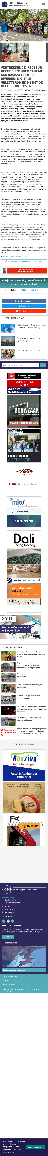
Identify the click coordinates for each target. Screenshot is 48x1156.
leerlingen (6, 256)
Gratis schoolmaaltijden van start (29, 351)
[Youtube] (8, 921)
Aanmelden (8, 937)
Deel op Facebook (25, 301)
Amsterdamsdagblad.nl (18, 3)
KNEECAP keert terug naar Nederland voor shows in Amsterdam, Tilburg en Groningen (31, 709)
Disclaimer (5, 980)
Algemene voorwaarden (10, 977)
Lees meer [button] (14, 1152)
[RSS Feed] (12, 921)
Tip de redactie (25, 311)
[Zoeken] (43, 365)
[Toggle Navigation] (43, 4)
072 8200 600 (10, 906)
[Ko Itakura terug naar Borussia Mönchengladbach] (8, 700)
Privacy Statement (8, 984)
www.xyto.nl (9, 912)
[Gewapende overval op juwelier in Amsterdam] (8, 678)
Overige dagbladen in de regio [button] (14, 970)
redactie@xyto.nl (11, 909)
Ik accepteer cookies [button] (35, 1147)
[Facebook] (4, 921)
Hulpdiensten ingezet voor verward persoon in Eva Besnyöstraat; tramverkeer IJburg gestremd (30, 665)
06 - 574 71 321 (33, 290)
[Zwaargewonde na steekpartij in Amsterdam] (8, 689)
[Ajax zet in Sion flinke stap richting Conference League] (8, 722)
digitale (14, 256)
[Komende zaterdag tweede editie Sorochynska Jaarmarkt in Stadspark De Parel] (8, 656)
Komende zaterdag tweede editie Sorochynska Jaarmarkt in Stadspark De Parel (31, 654)
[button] (1, 52)
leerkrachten (22, 256)
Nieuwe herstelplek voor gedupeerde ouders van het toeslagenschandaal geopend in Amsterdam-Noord (31, 731)
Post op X (25, 306)
